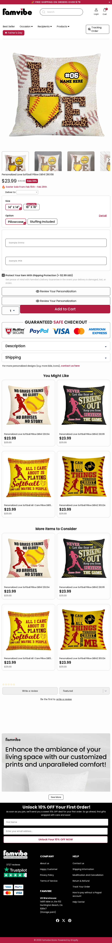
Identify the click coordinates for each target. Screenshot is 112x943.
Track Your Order (81, 886)
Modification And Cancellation (88, 875)
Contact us (78, 863)
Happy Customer (48, 869)
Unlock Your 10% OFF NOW (55, 839)
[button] (26, 26)
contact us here (70, 365)
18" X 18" (31, 206)
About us (44, 863)
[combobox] (61, 11)
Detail (103, 215)
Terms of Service (48, 880)
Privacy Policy (47, 875)
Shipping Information (83, 869)
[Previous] (3, 159)
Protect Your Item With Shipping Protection (39, 275)
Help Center (79, 901)
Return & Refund (81, 880)
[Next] (109, 159)
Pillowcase (15, 222)
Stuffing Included (42, 222)
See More (56, 797)
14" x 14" (13, 207)
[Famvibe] (17, 11)
